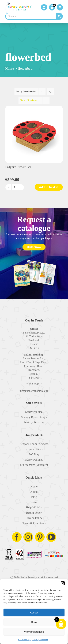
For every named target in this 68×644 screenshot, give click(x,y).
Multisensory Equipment (34, 464)
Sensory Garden (34, 449)
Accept (34, 612)
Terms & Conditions (34, 523)
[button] (63, 583)
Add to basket (48, 187)
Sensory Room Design (34, 417)
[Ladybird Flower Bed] (34, 106)
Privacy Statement (40, 639)
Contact (34, 502)
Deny (34, 622)
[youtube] (51, 537)
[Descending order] (50, 91)
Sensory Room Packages (34, 443)
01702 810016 (34, 384)
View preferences (34, 631)
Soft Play (34, 454)
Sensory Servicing (34, 422)
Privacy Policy (34, 517)
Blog (34, 496)
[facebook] (17, 537)
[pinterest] (40, 537)
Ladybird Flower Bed (18, 167)
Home (9, 68)
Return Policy (34, 512)
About (33, 491)
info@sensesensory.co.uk (34, 390)
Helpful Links (34, 507)
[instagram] (28, 537)
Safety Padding (34, 411)
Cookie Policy (24, 639)
